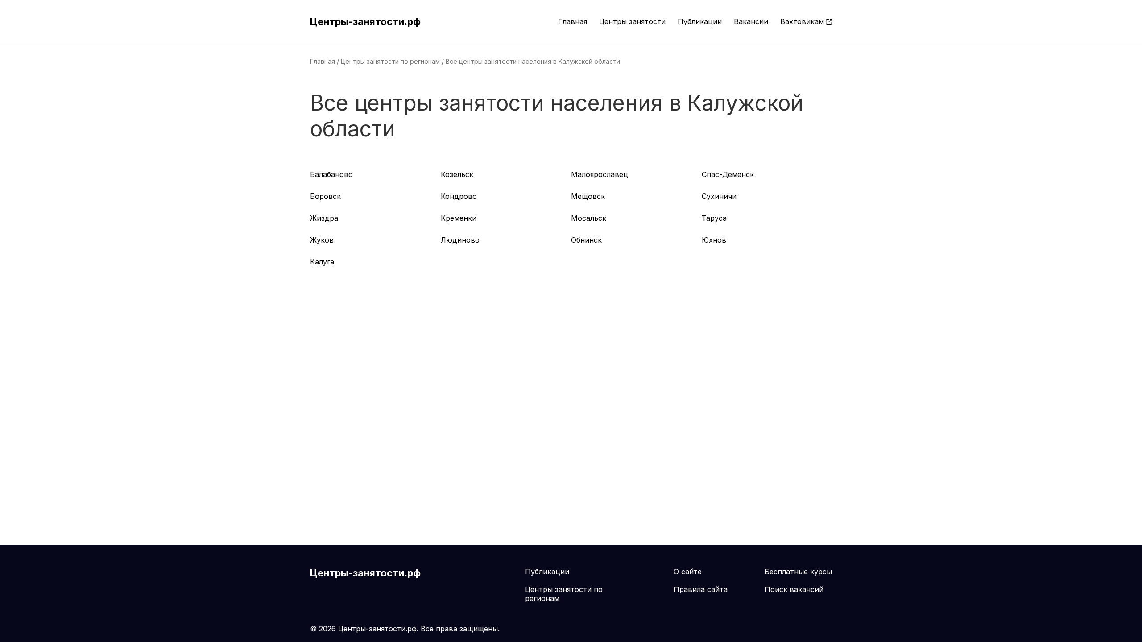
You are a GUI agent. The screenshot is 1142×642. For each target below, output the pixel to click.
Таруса (714, 218)
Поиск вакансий (794, 589)
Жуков (322, 239)
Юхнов (714, 239)
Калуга (322, 261)
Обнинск (586, 239)
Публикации (700, 21)
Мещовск (588, 196)
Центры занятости (632, 21)
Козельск (457, 174)
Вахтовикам (802, 21)
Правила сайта (701, 589)
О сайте (688, 571)
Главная (572, 21)
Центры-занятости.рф (365, 21)
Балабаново (331, 174)
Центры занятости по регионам (390, 61)
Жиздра (324, 218)
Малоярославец (599, 174)
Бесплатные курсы (798, 571)
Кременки (458, 218)
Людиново (460, 239)
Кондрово (459, 196)
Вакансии (751, 21)
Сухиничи (719, 196)
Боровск (325, 196)
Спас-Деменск (728, 174)
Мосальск (588, 218)
